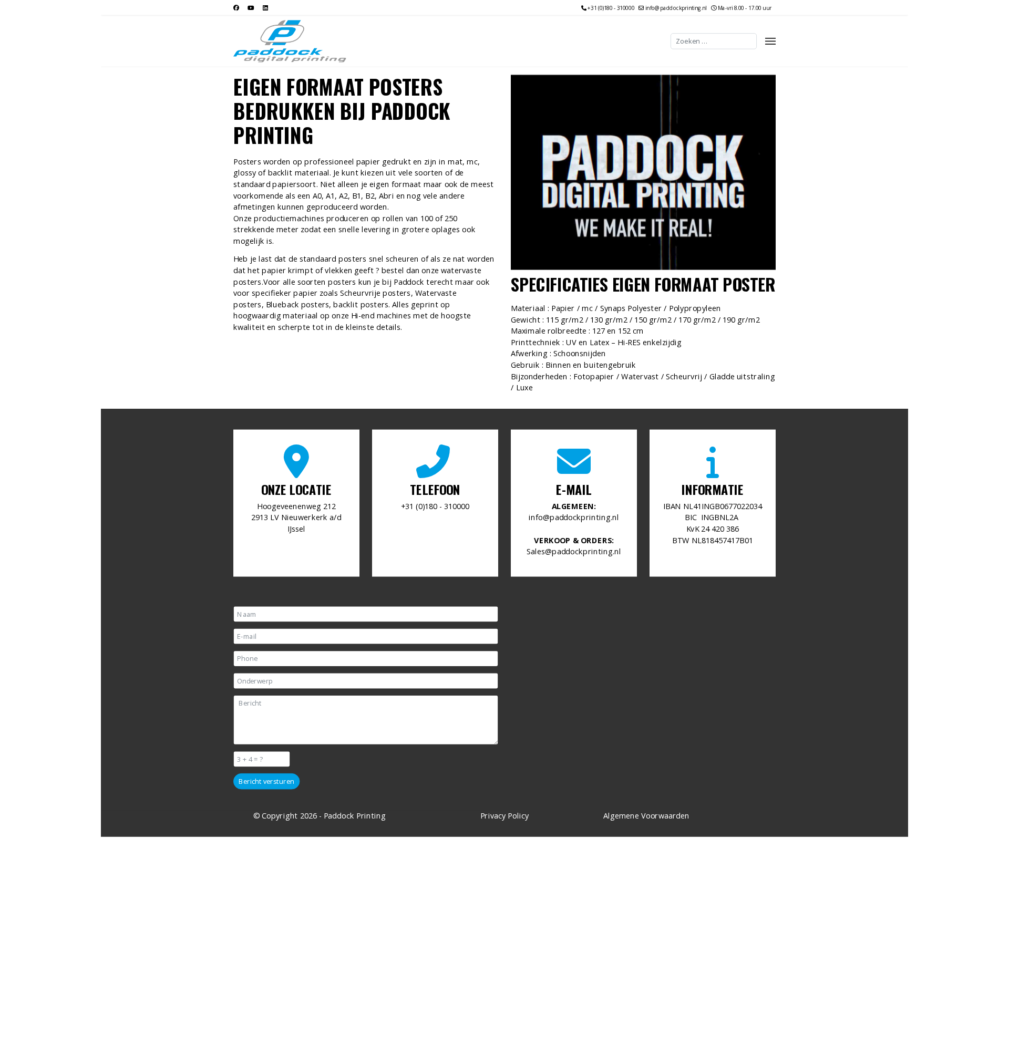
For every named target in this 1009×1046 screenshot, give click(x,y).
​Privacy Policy (504, 816)
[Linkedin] (265, 8)
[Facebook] (236, 8)
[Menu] (770, 41)
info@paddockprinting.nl (676, 8)
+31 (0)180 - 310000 (611, 8)
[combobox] (714, 41)
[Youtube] (251, 8)
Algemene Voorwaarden (646, 816)
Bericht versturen (266, 781)
